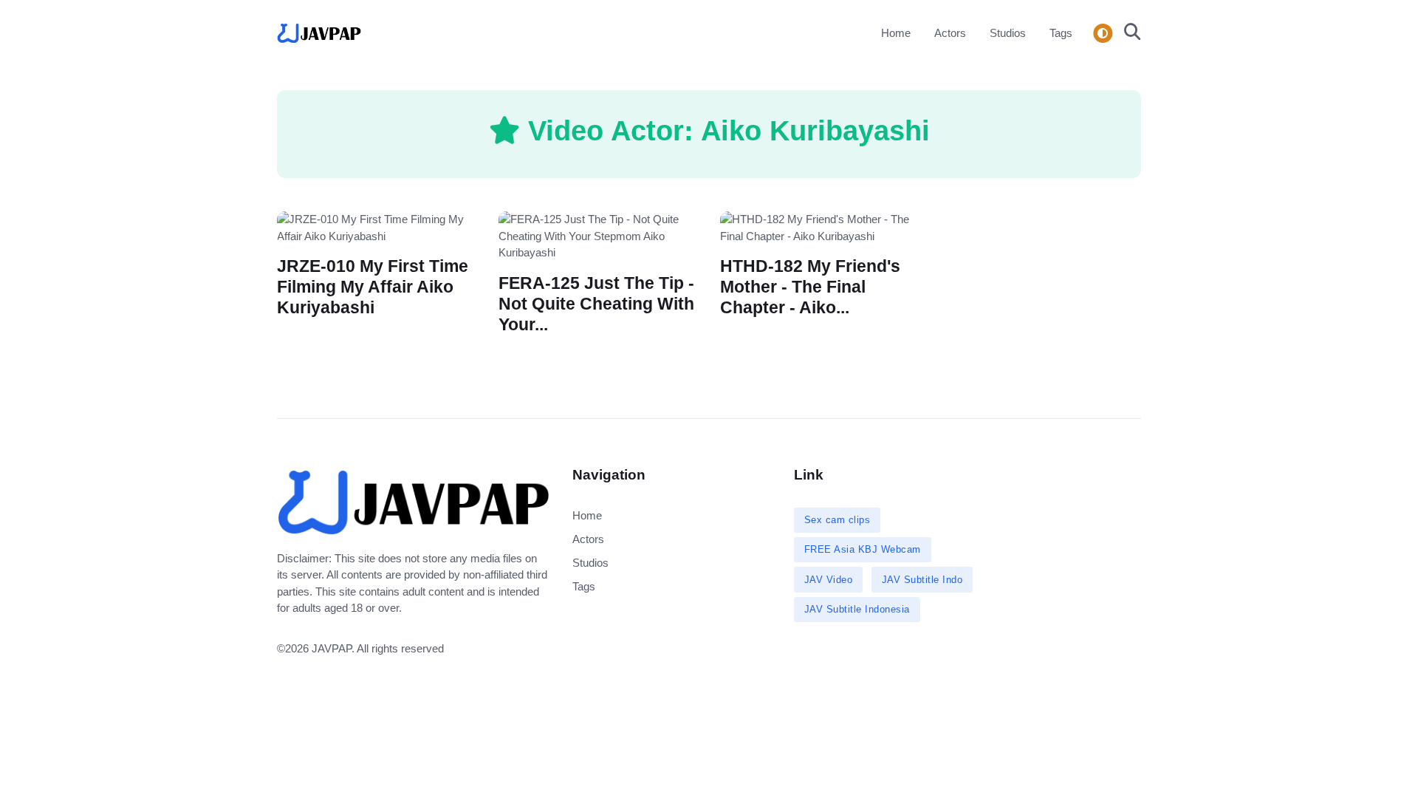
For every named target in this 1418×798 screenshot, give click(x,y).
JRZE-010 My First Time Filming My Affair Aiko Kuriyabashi (372, 287)
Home (896, 33)
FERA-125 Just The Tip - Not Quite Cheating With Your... (596, 303)
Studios (1008, 33)
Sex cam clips (837, 519)
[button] (1128, 33)
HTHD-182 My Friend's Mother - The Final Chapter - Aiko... (810, 287)
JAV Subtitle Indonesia (857, 609)
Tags (1060, 33)
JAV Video (828, 579)
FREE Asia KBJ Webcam (862, 549)
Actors (950, 33)
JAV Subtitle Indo (922, 579)
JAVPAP (332, 648)
